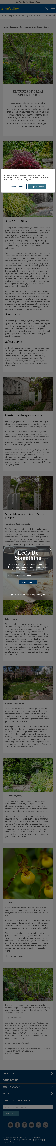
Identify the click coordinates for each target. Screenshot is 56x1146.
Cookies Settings (17, 187)
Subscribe (28, 582)
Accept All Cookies (37, 187)
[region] (28, 181)
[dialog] (28, 573)
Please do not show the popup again (29, 594)
